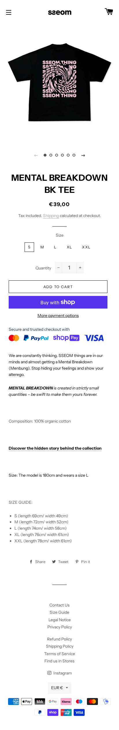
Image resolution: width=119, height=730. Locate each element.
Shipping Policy (59, 646)
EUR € (57, 687)
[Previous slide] (35, 155)
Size (60, 235)
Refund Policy (59, 639)
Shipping (51, 215)
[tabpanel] (59, 82)
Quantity (43, 268)
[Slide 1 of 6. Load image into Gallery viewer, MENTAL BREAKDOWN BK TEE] (45, 155)
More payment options (58, 315)
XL (69, 247)
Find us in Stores (59, 661)
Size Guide (59, 612)
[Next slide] (83, 155)
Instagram (62, 673)
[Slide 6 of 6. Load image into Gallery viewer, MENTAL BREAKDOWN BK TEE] (74, 155)
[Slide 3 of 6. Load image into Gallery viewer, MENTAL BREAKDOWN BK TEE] (57, 155)
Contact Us (59, 605)
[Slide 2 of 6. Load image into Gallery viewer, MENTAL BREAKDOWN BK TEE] (51, 155)
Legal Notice (60, 619)
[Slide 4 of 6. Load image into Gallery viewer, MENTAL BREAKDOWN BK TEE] (62, 155)
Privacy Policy (59, 627)
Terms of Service (59, 653)
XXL (86, 247)
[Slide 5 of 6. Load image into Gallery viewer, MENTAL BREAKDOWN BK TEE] (68, 155)
